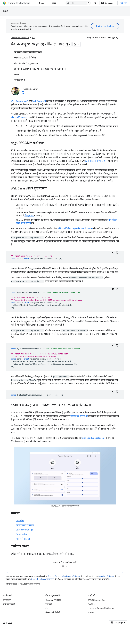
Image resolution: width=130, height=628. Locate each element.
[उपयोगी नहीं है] (117, 38)
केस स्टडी (48, 604)
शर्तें (4, 623)
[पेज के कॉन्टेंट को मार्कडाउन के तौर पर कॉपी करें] (75, 44)
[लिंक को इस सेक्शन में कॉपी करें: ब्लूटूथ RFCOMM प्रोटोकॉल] (46, 143)
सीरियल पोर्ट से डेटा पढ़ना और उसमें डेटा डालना (75, 228)
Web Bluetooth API (19, 101)
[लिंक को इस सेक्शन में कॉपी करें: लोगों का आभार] (31, 546)
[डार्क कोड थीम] (113, 253)
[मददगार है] (113, 38)
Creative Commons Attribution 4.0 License (64, 576)
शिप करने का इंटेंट (23, 539)
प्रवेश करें (124, 3)
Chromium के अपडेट (53, 600)
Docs (41, 3)
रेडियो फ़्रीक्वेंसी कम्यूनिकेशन (95, 161)
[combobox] (78, 3)
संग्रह (46, 608)
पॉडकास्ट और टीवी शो (52, 612)
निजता (10, 623)
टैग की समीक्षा (21, 534)
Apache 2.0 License (106, 576)
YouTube (91, 604)
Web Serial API (39, 101)
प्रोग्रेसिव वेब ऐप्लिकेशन (79, 416)
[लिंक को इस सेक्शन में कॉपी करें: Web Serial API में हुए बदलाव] (49, 188)
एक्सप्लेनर (20, 520)
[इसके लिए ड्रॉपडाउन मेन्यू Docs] (47, 3)
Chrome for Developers (20, 38)
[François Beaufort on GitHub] (23, 93)
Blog (5, 11)
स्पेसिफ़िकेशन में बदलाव (25, 525)
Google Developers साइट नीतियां (42, 579)
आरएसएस (91, 612)
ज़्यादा (54, 3)
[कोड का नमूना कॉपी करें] (117, 253)
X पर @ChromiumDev (96, 600)
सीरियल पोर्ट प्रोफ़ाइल (19, 117)
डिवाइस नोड (29, 215)
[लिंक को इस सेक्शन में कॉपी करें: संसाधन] (22, 513)
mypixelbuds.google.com (92, 438)
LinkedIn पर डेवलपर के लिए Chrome (101, 608)
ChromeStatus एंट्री (24, 530)
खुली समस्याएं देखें (9, 604)
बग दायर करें (7, 600)
